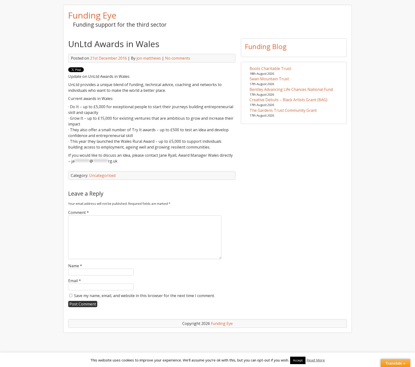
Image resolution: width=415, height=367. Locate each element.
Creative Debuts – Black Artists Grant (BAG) (288, 99)
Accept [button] (298, 360)
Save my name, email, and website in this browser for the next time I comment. (144, 295)
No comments (177, 58)
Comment (78, 212)
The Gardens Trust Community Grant (283, 110)
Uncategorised (102, 175)
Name (75, 265)
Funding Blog (266, 46)
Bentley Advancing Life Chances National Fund (291, 89)
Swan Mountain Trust (269, 78)
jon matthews (148, 58)
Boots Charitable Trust (270, 68)
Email (74, 280)
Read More (315, 360)
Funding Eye (92, 15)
